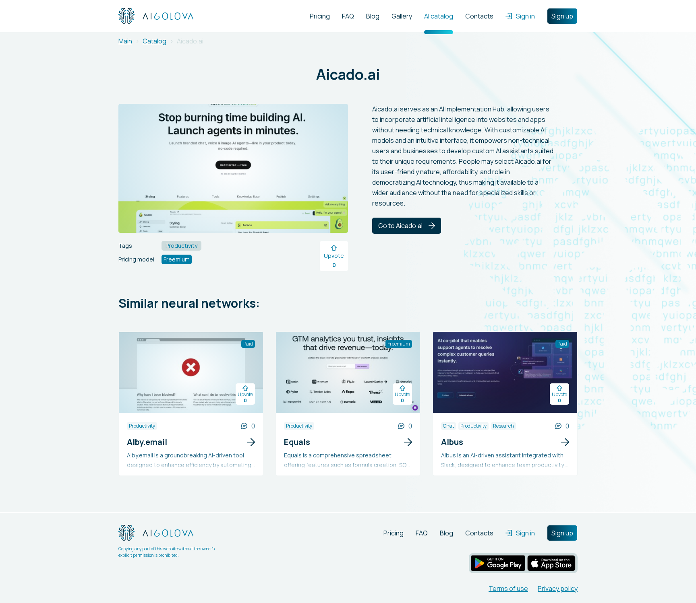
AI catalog (438, 16)
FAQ (348, 16)
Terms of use (508, 588)
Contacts (479, 16)
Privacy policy (558, 588)
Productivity (142, 425)
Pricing (320, 16)
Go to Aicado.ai (400, 225)
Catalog (154, 41)
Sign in (525, 16)
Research (503, 425)
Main (125, 41)
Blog (372, 16)
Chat (448, 425)
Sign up (562, 16)
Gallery (402, 16)
